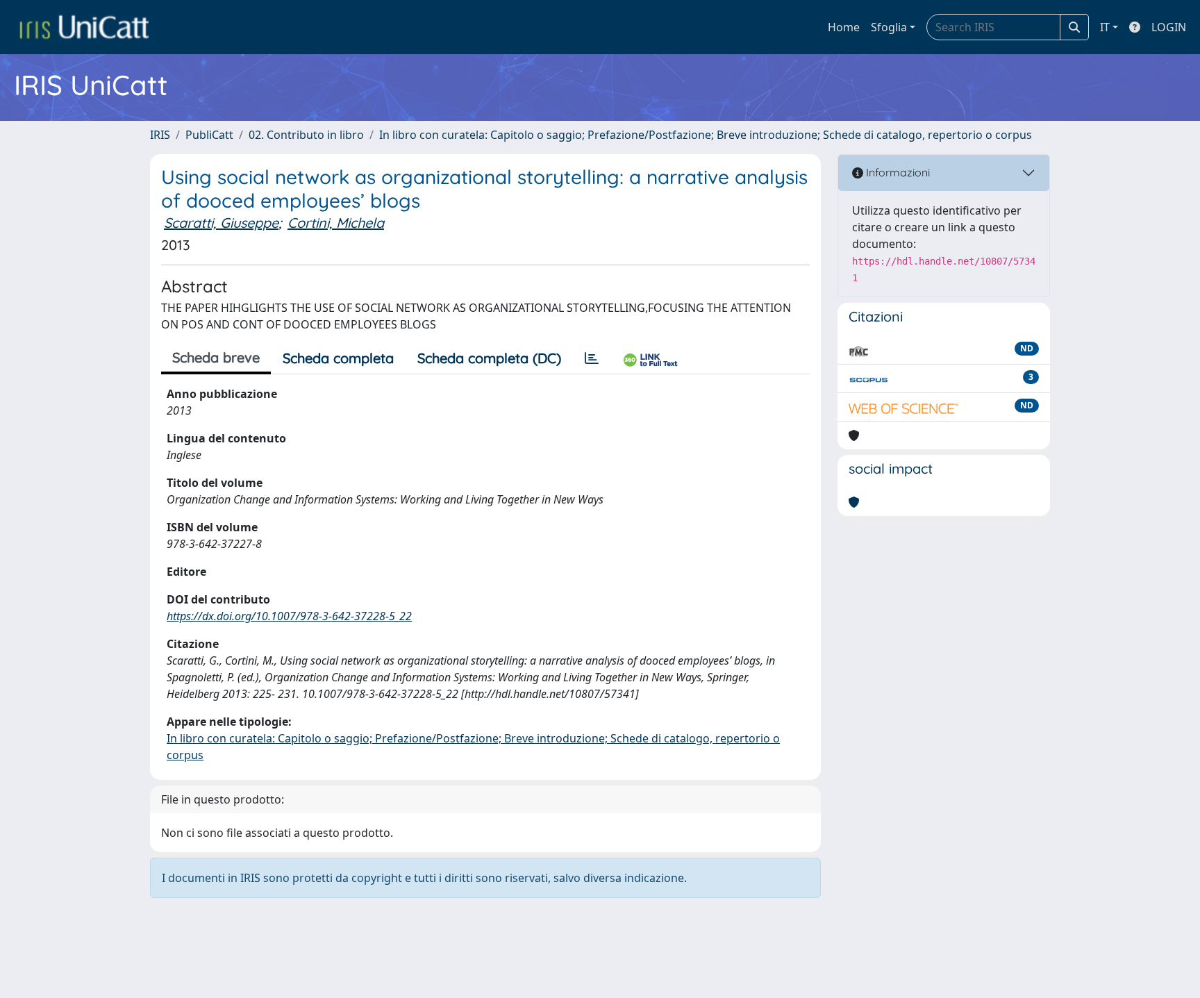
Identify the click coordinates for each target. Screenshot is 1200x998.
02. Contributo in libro (306, 134)
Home (844, 27)
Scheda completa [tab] (338, 358)
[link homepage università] (84, 27)
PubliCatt (209, 134)
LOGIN (1168, 27)
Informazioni (896, 172)
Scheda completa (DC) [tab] (489, 358)
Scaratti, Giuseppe (221, 222)
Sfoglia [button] (889, 27)
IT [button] (1105, 27)
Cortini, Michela (336, 222)
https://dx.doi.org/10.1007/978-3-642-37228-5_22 (289, 616)
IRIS (160, 134)
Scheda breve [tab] (216, 357)
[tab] (591, 358)
